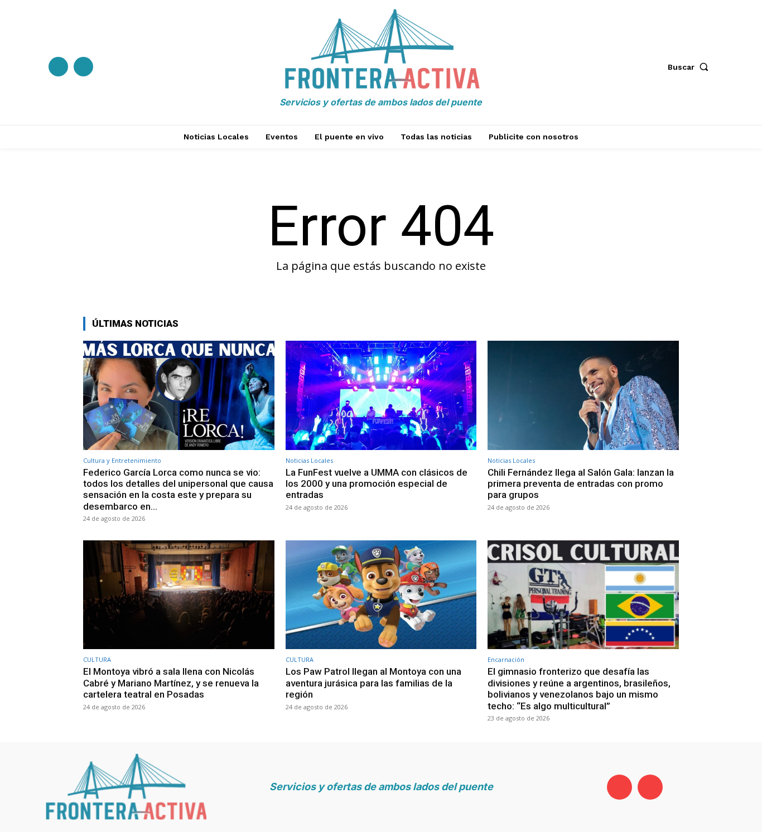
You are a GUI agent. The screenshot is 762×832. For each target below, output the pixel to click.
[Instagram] (83, 66)
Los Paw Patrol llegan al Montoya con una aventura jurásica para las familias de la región (373, 683)
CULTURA (97, 659)
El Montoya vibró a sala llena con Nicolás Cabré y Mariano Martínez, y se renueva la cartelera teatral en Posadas (171, 683)
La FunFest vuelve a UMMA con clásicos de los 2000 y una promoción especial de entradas (376, 484)
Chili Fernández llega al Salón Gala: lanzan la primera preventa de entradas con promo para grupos (581, 484)
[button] (690, 67)
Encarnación (506, 659)
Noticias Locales (309, 460)
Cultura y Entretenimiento (122, 460)
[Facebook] (58, 66)
